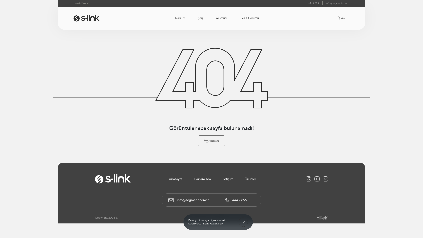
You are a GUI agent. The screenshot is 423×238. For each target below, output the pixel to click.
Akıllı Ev (180, 18)
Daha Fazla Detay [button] (213, 223)
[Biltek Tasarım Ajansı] (322, 218)
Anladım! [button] (243, 219)
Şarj (200, 18)
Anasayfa (213, 140)
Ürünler (250, 179)
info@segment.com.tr (337, 3)
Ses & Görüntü (250, 18)
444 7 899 (313, 3)
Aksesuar (221, 18)
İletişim (227, 179)
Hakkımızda (202, 179)
